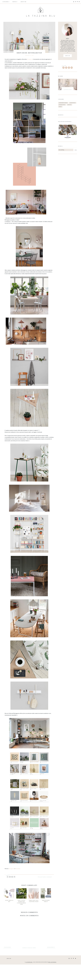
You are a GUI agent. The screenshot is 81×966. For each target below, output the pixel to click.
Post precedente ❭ (51, 947)
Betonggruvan (30, 59)
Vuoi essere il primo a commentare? (45, 876)
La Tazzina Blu (29, 962)
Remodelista (17, 868)
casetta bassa (72, 102)
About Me (23, 1)
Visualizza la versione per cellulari (29, 947)
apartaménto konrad (63, 102)
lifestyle (69, 104)
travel (60, 106)
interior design (62, 104)
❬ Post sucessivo (7, 947)
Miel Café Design (52, 962)
